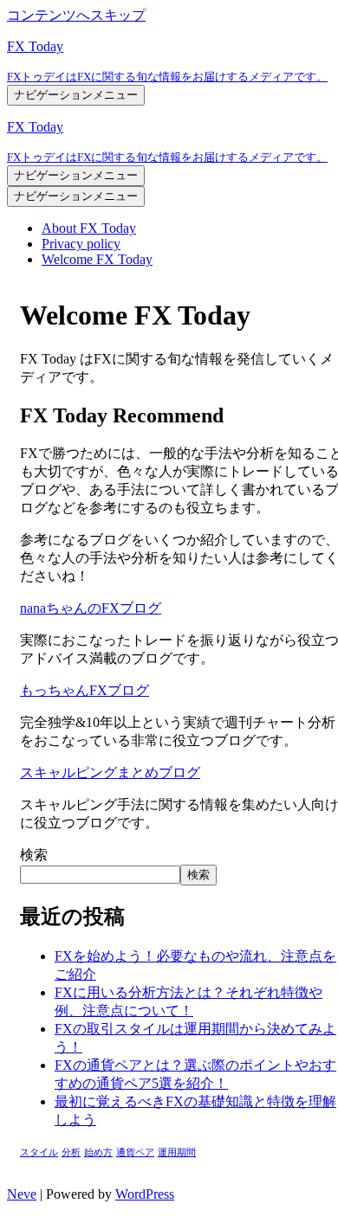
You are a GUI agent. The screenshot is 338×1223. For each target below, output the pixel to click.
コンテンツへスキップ (76, 15)
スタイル (39, 1152)
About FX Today (89, 228)
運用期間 (177, 1152)
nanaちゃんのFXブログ (90, 608)
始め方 (98, 1152)
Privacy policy (81, 243)
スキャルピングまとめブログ (110, 772)
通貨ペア (135, 1152)
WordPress (144, 1194)
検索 (34, 854)
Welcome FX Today (97, 259)
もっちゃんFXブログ (84, 690)
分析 (71, 1152)
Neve (21, 1194)
